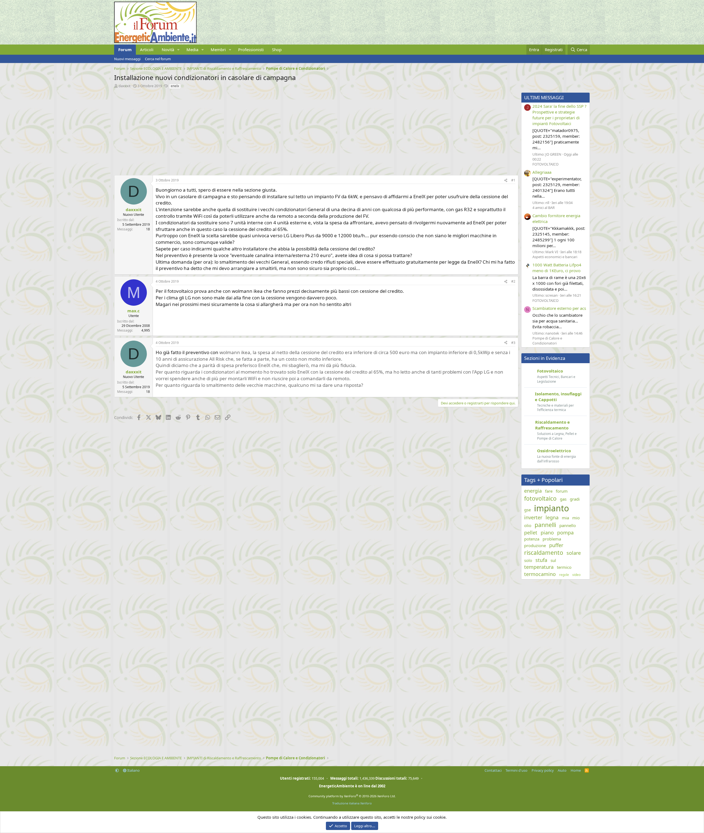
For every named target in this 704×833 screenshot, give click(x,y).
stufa (541, 560)
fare (548, 491)
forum (562, 491)
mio (576, 517)
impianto (551, 508)
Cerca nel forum (158, 58)
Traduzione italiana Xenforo (352, 803)
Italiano (133, 770)
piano (547, 532)
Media (192, 49)
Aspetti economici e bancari (554, 256)
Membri (218, 49)
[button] (178, 50)
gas (563, 499)
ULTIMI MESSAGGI (544, 97)
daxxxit (125, 85)
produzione (535, 545)
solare (573, 553)
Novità (168, 49)
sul (553, 560)
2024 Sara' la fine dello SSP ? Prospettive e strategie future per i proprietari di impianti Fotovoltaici (559, 114)
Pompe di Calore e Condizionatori (547, 341)
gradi (575, 499)
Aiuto (562, 770)
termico (564, 567)
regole (564, 575)
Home (576, 770)
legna (552, 517)
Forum (125, 49)
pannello (567, 525)
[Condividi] (505, 180)
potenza (531, 539)
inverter (533, 517)
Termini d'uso (516, 770)
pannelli (545, 525)
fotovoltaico (540, 498)
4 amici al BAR (543, 207)
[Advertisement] (279, 130)
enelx (175, 86)
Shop (277, 49)
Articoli (146, 49)
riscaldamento (543, 552)
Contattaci (493, 770)
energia (533, 490)
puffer (556, 545)
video (576, 575)
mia (565, 517)
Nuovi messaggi (127, 58)
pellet (530, 532)
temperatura (539, 567)
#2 (513, 281)
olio (527, 525)
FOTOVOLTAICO (545, 164)
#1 (513, 180)
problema (552, 539)
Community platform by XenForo (352, 796)
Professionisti (251, 49)
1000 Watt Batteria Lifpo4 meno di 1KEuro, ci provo (556, 267)
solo (528, 560)
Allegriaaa (541, 172)
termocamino (540, 574)
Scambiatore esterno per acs (559, 308)
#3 (513, 342)
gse (527, 509)
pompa (565, 532)
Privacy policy (543, 770)
